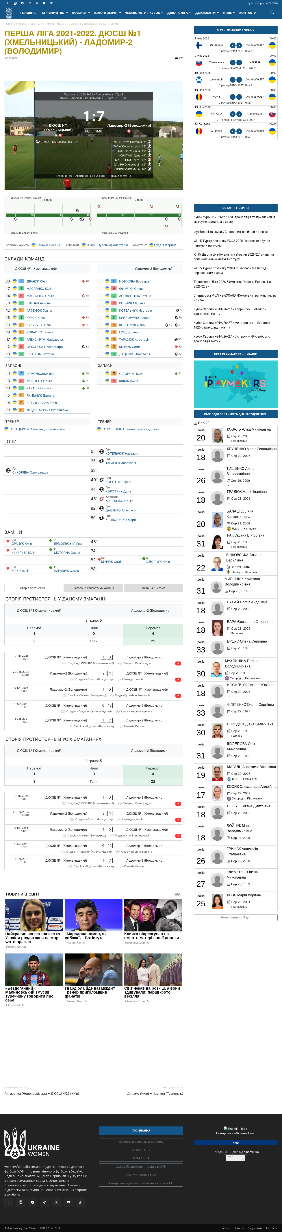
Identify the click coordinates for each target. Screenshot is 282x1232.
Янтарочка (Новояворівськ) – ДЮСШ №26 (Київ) (41, 1094)
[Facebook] (7, 3)
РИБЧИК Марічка (132, 303)
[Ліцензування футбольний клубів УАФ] (141, 1183)
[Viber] (39, 68)
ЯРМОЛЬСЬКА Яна (40, 373)
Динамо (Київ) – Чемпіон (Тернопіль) (155, 1094)
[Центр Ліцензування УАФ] (141, 1167)
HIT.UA (230, 1157)
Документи (255, 1228)
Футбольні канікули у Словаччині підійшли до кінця (231, 232)
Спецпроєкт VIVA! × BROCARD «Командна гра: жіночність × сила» (235, 298)
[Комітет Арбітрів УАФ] (141, 1175)
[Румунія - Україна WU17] (235, 96)
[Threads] (51, 3)
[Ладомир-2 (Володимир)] (129, 120)
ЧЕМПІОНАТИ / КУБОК (142, 13)
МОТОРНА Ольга (39, 381)
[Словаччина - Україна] (235, 62)
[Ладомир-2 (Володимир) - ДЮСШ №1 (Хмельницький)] (94, 676)
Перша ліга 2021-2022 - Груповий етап (89, 94)
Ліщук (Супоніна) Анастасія (107, 245)
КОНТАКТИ (247, 13)
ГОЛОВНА (28, 13)
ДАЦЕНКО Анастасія (134, 354)
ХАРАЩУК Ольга (39, 388)
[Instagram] (15, 3)
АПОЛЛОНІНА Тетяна (135, 296)
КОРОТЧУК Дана (132, 325)
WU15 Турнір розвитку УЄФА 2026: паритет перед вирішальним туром (230, 270)
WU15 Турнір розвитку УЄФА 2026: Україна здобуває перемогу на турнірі (232, 243)
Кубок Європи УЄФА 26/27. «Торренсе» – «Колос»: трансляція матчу (230, 311)
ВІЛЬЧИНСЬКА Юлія (42, 403)
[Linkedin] (59, 68)
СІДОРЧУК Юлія (131, 373)
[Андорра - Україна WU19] (235, 131)
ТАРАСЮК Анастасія (134, 339)
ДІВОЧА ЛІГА (177, 13)
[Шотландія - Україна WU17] (235, 79)
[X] (36, 3)
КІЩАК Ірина (129, 381)
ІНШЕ (227, 13)
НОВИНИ (79, 13)
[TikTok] (29, 3)
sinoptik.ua (251, 1152)
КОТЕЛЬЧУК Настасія (135, 310)
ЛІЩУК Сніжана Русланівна (47, 410)
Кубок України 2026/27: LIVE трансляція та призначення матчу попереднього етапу (234, 219)
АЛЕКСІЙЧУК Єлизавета (45, 339)
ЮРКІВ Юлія (36, 318)
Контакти (271, 1228)
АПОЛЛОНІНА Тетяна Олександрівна (131, 429)
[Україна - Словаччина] (235, 114)
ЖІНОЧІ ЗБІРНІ (105, 13)
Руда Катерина (165, 245)
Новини (239, 1228)
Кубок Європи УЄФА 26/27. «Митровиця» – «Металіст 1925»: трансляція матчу (233, 325)
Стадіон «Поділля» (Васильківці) (81, 98)
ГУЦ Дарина (128, 332)
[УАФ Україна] (141, 1142)
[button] (272, 13)
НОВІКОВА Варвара (134, 281)
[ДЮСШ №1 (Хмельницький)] (58, 120)
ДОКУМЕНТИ (205, 13)
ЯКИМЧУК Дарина (40, 395)
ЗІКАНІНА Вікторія (40, 354)
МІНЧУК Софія (130, 347)
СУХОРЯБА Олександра (45, 347)
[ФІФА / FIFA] (141, 1158)
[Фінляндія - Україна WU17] (235, 45)
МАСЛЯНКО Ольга (41, 296)
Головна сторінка (15, 24)
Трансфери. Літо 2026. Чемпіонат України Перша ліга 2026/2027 (232, 284)
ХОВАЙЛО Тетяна (40, 332)
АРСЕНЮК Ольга (39, 310)
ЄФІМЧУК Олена (131, 288)
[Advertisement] (93, 1045)
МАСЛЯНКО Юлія (39, 288)
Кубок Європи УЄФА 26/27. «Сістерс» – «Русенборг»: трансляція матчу (232, 339)
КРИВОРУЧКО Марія (134, 318)
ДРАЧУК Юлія (37, 281)
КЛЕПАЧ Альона (39, 303)
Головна (224, 1228)
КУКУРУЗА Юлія (39, 325)
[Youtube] (44, 3)
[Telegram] (22, 3)
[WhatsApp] (49, 68)
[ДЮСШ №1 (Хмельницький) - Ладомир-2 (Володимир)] (94, 660)
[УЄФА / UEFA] (141, 1150)
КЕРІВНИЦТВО (53, 13)
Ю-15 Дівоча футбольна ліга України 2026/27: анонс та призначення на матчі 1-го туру (234, 257)
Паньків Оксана (48, 245)
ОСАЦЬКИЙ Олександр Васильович (38, 429)
